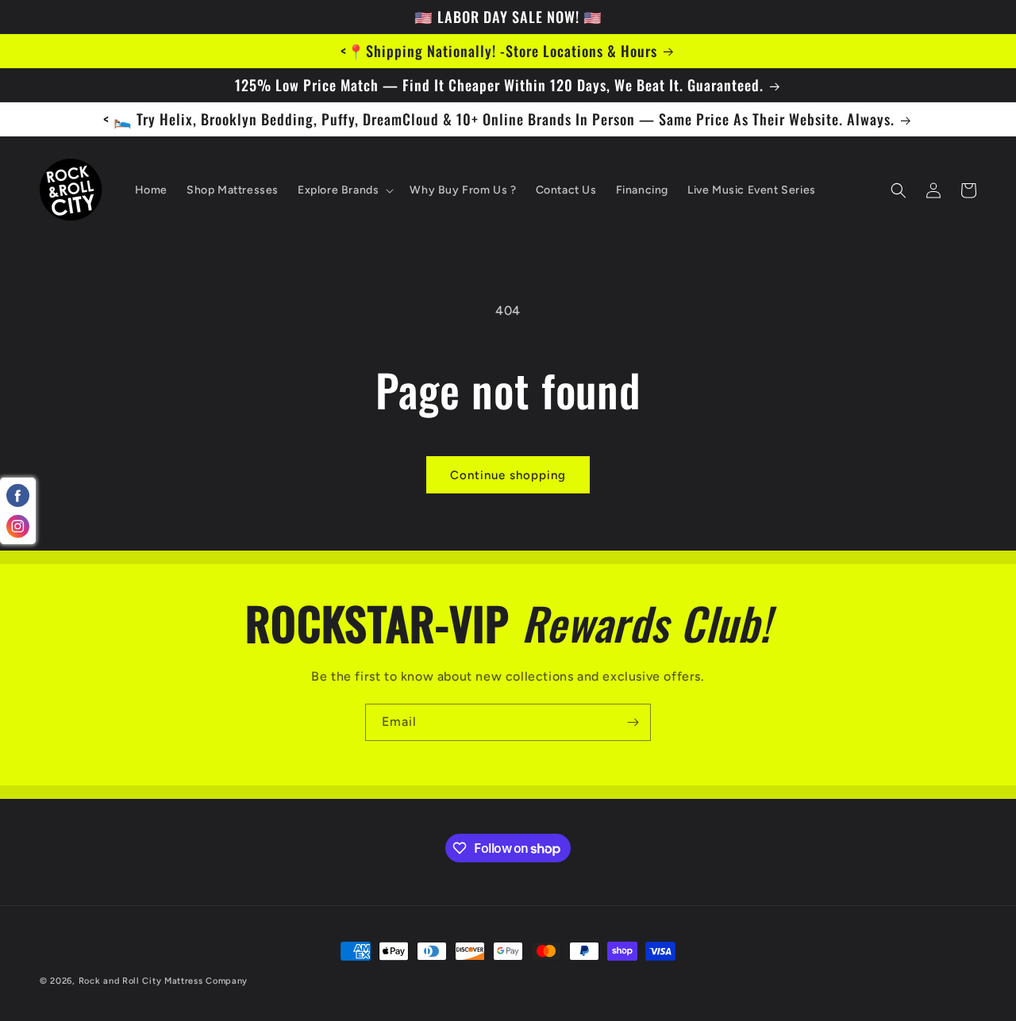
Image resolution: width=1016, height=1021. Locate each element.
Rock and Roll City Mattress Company (163, 981)
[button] (344, 190)
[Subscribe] (632, 722)
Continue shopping (508, 475)
